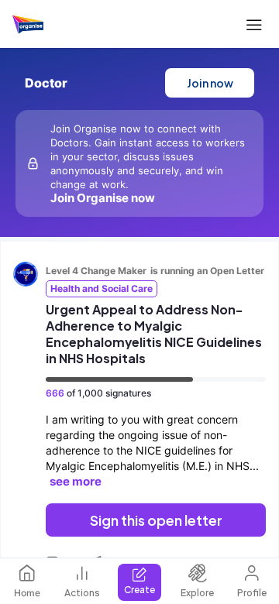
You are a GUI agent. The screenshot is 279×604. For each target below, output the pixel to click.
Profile (252, 593)
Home (27, 593)
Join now (210, 83)
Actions (82, 593)
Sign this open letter (156, 520)
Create (139, 589)
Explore (197, 593)
